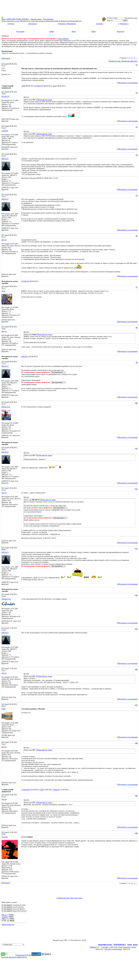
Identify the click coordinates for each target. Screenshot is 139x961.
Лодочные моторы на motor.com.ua (13, 957)
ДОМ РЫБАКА (119, 945)
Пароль (109, 20)
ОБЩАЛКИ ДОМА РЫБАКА (17, 19)
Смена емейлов (63, 39)
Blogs (74, 31)
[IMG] (4, 919)
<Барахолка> (32, 24)
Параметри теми (114, 61)
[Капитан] (36, 955)
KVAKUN (39, 86)
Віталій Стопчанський (113, 949)
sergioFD (5, 131)
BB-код (4, 915)
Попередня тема (63, 898)
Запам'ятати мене (131, 18)
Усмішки (5, 917)
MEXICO (5, 159)
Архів (129, 945)
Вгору (135, 945)
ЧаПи (93, 31)
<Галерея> (99, 24)
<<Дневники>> (123, 24)
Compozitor (25, 790)
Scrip (54, 86)
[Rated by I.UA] (10, 955)
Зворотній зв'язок (105, 945)
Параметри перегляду (129, 61)
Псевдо (109, 18)
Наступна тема (76, 898)
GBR (23, 86)
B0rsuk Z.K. (6, 407)
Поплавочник (48, 19)
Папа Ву (56, 790)
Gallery (51, 31)
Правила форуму (8, 924)
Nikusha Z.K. (6, 599)
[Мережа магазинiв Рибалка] (46, 955)
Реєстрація (20, 31)
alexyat (4, 240)
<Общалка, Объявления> (67, 24)
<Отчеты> (11, 24)
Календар (120, 31)
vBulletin (92, 947)
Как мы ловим (36, 19)
